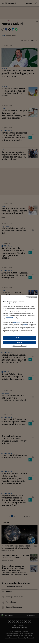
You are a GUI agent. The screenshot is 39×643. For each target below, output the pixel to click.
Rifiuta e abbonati (31, 297)
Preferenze (19, 337)
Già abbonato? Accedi (19, 346)
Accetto (19, 342)
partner (25, 324)
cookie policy (9, 316)
